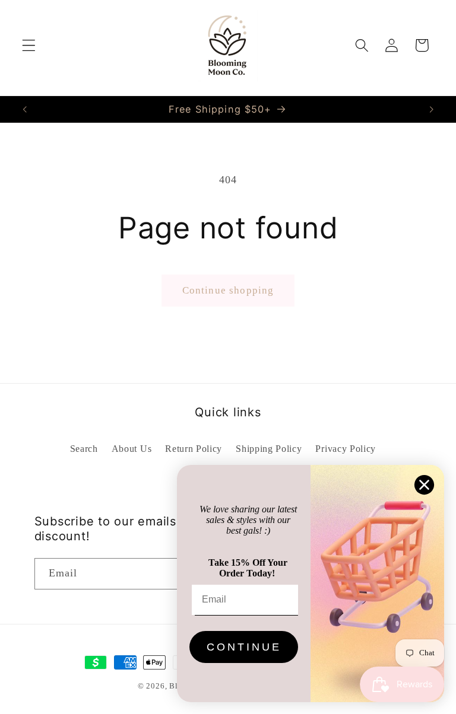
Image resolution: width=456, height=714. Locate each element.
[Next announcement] (431, 109)
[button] (29, 45)
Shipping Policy (269, 449)
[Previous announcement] (25, 109)
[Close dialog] (424, 484)
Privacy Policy (345, 449)
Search (84, 449)
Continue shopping (228, 290)
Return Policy (193, 449)
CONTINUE (244, 647)
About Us (132, 449)
